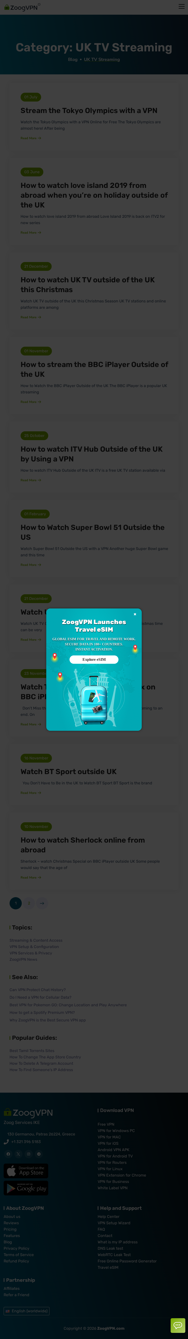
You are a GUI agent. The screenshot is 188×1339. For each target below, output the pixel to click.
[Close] (135, 614)
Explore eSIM (94, 659)
